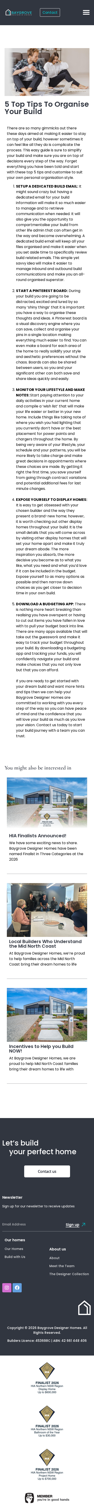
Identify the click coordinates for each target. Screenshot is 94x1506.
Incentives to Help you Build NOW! (41, 1048)
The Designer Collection (69, 1274)
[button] (86, 12)
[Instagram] (6, 1287)
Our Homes (14, 1249)
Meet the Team (61, 1266)
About (54, 1258)
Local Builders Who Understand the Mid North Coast (45, 943)
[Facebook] (17, 1287)
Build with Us (15, 1257)
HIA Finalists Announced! (37, 835)
